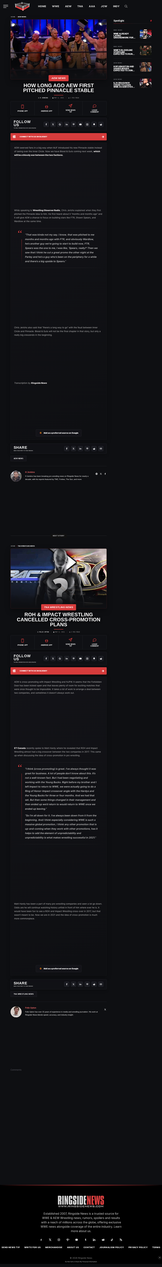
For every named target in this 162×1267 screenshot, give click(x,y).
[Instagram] (87, 124)
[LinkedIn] (66, 124)
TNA (80, 6)
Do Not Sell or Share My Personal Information (81, 1262)
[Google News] (60, 124)
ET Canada (20, 748)
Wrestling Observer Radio (46, 210)
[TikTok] (112, 1240)
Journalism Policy (111, 1247)
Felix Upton (44, 632)
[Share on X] (73, 448)
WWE (55, 6)
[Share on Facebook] (66, 448)
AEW (68, 6)
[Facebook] (46, 124)
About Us (73, 1247)
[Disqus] (59, 1112)
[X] (53, 124)
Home (42, 6)
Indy (116, 6)
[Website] (96, 473)
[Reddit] (101, 124)
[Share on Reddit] (94, 448)
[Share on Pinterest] (87, 448)
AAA (92, 6)
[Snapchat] (94, 124)
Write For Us (32, 1247)
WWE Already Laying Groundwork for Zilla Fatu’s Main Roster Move (123, 36)
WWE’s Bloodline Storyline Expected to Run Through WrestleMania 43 (123, 52)
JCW (104, 6)
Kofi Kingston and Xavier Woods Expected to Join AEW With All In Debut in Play (124, 69)
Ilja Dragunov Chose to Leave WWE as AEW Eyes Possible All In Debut (123, 85)
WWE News (118, 30)
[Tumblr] (85, 1240)
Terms (156, 1247)
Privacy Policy (138, 1247)
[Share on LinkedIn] (80, 448)
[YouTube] (80, 124)
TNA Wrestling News (26, 546)
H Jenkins (44, 98)
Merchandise (53, 1247)
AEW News (22, 17)
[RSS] (121, 1240)
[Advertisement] (33, 361)
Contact (89, 1247)
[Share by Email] (101, 448)
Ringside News (39, 383)
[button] (126, 6)
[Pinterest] (73, 124)
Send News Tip (11, 1247)
